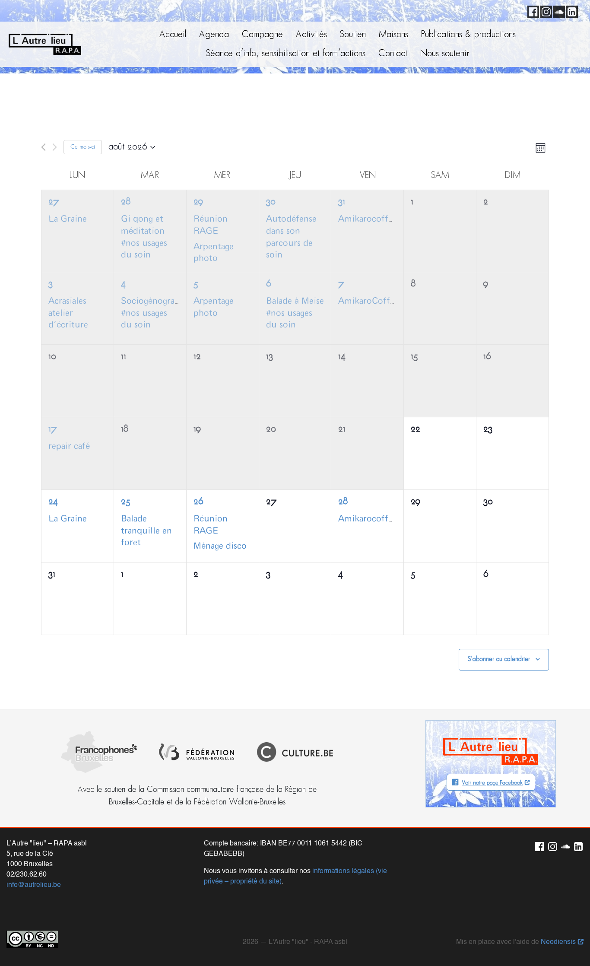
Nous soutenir (444, 54)
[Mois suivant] (54, 147)
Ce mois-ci (82, 147)
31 (341, 202)
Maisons (393, 35)
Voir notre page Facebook (492, 783)
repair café (69, 446)
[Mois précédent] (43, 147)
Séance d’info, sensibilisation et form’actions (285, 54)
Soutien (353, 35)
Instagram (544, 10)
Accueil (172, 35)
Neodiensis (558, 942)
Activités (311, 35)
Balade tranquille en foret (146, 531)
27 (53, 202)
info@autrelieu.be (33, 885)
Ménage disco (220, 546)
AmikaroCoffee (368, 301)
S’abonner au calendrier (499, 659)
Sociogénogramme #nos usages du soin (157, 313)
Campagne (262, 35)
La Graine (67, 219)
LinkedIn (570, 10)
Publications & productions (468, 35)
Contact (392, 54)
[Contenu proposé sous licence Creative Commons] (32, 939)
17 (52, 429)
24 (53, 502)
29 (198, 202)
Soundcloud (557, 10)
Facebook (531, 10)
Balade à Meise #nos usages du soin (295, 313)
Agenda (214, 35)
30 (271, 202)
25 (125, 502)
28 (125, 202)
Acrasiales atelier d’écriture (68, 313)
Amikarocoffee (367, 219)
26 (198, 502)
